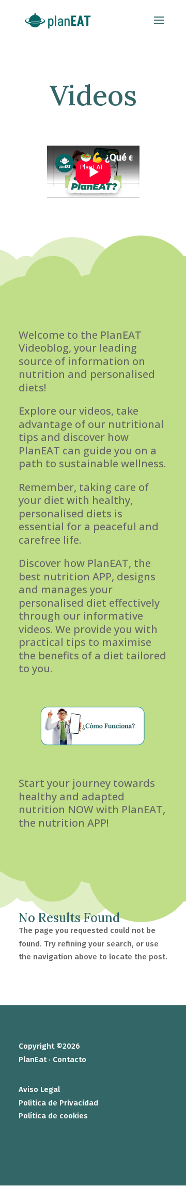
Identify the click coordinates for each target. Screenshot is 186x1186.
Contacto (69, 1059)
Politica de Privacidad (58, 1103)
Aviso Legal (39, 1089)
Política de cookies (53, 1115)
